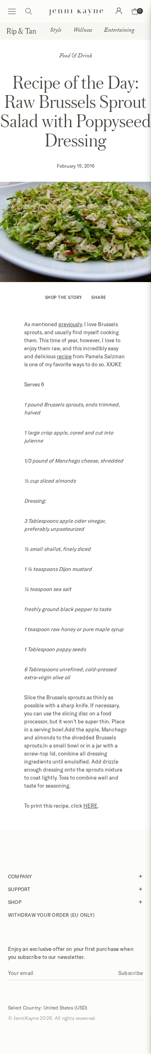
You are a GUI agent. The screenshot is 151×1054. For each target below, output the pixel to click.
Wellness (82, 31)
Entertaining (119, 31)
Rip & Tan (21, 30)
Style (55, 31)
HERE (90, 805)
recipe (64, 356)
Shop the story (63, 297)
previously (70, 324)
